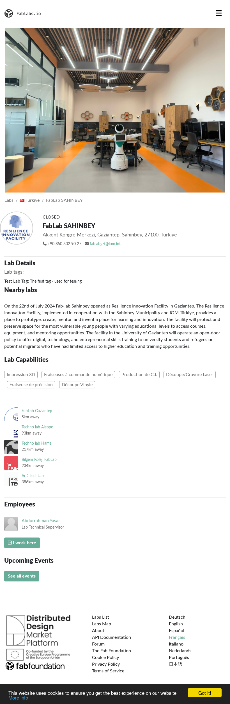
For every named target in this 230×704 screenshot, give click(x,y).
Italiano (176, 644)
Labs (8, 200)
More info (18, 697)
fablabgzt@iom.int (105, 244)
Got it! (204, 692)
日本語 (175, 664)
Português (179, 657)
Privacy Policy (106, 664)
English (176, 624)
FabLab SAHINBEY (64, 200)
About (98, 630)
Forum (98, 644)
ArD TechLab (33, 476)
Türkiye (32, 200)
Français (177, 637)
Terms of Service (108, 671)
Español (176, 630)
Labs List (100, 617)
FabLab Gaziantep (37, 411)
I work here (24, 543)
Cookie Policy (105, 657)
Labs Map (101, 624)
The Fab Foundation (111, 651)
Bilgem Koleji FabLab (39, 459)
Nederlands (180, 651)
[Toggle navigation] (219, 13)
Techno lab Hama (37, 443)
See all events (22, 576)
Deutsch (177, 617)
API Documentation (111, 637)
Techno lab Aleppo (37, 427)
